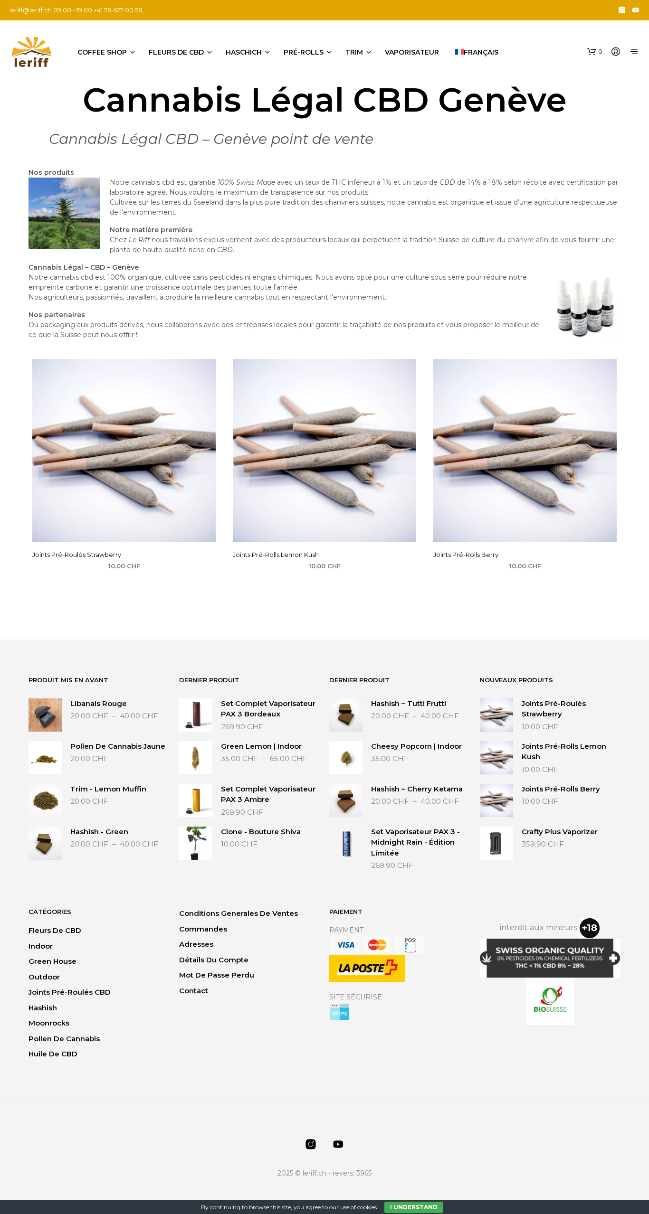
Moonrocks (49, 1022)
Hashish (43, 1007)
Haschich (244, 52)
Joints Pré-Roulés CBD (70, 992)
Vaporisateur (412, 52)
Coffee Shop (102, 52)
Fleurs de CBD (176, 52)
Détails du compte (213, 959)
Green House (52, 961)
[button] (594, 51)
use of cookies (358, 1207)
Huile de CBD (53, 1053)
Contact (193, 990)
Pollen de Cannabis (64, 1038)
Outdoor (44, 976)
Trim (354, 52)
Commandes (203, 928)
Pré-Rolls (304, 52)
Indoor (41, 945)
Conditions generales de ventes (238, 913)
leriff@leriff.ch (31, 10)
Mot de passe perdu (216, 974)
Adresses (196, 944)
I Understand (414, 1207)
